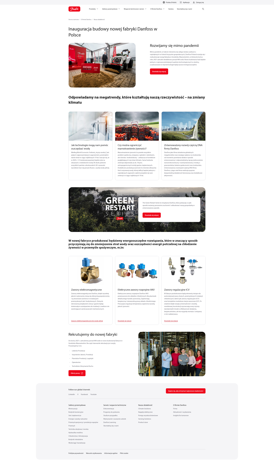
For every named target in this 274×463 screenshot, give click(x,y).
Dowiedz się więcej (159, 71)
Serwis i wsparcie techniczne (114, 405)
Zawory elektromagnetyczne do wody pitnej (87, 321)
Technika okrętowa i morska (78, 429)
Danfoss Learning (109, 422)
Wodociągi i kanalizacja (76, 443)
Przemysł (71, 426)
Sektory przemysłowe (77, 405)
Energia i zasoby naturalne (77, 419)
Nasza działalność (99, 19)
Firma (175, 408)
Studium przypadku (110, 415)
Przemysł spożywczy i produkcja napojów (83, 422)
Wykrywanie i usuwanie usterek (114, 419)
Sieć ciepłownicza (74, 415)
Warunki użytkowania (94, 453)
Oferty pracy (75, 373)
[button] (184, 2)
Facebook (84, 394)
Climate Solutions (144, 408)
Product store (143, 422)
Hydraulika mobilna (75, 432)
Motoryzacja (72, 408)
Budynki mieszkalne (75, 439)
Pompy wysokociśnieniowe (148, 415)
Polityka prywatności (75, 453)
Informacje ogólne (110, 453)
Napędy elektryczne (145, 412)
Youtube (93, 394)
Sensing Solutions (144, 419)
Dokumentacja (108, 408)
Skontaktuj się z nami (110, 426)
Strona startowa (73, 19)
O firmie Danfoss (86, 19)
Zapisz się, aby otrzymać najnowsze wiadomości (185, 391)
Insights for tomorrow (181, 415)
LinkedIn (71, 394)
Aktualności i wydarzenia (182, 412)
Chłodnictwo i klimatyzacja (78, 436)
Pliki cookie (124, 453)
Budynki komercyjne (75, 412)
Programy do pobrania (111, 412)
